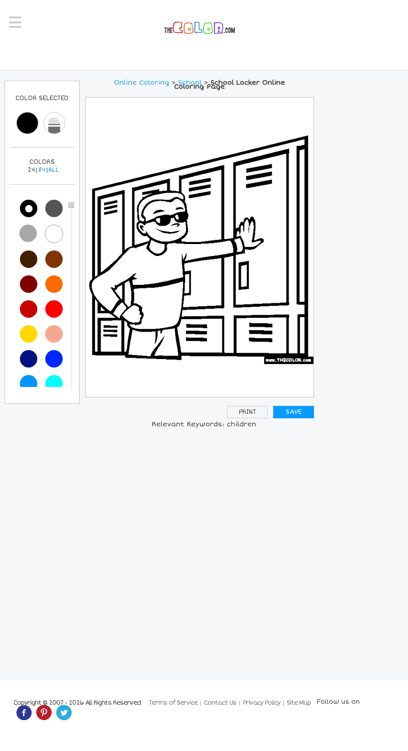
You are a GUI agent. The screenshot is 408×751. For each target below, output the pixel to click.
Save (294, 412)
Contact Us (220, 703)
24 (31, 170)
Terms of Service (173, 703)
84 (41, 170)
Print (247, 412)
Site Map (299, 703)
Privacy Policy (261, 703)
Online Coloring (141, 83)
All (53, 170)
